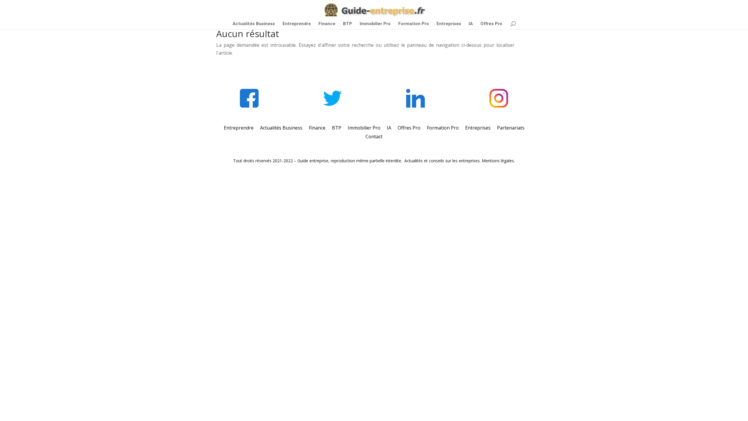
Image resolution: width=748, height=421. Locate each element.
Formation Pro (413, 24)
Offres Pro (491, 24)
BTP (347, 24)
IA (471, 24)
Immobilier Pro (375, 24)
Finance (326, 24)
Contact (374, 137)
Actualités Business (254, 24)
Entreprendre (297, 24)
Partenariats (510, 128)
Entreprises (449, 24)
